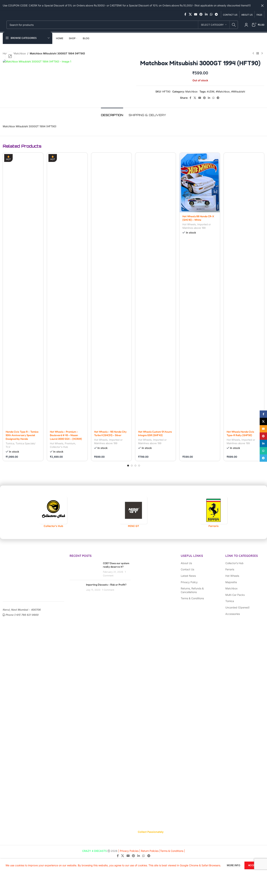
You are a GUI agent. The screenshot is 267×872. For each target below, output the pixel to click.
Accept (253, 865)
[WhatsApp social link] (211, 14)
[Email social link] (195, 14)
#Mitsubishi (238, 91)
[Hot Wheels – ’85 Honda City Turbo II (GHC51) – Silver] (111, 290)
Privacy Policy (189, 582)
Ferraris (229, 569)
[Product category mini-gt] (133, 512)
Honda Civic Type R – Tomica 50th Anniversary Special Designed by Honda (22, 435)
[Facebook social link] (185, 14)
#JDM (210, 91)
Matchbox (20, 53)
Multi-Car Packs (235, 594)
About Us (186, 563)
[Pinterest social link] (201, 14)
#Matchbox (223, 91)
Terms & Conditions (192, 598)
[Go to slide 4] (139, 465)
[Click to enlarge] (10, 56)
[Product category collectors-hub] (53, 512)
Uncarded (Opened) (237, 607)
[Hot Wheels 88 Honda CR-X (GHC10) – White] (200, 182)
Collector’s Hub (234, 563)
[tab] (112, 113)
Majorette (231, 582)
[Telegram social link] (216, 14)
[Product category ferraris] (214, 512)
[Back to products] (257, 53)
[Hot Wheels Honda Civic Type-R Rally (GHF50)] (244, 290)
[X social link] (190, 14)
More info (234, 865)
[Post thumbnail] (76, 588)
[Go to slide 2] (132, 465)
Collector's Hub (59, 446)
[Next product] (262, 53)
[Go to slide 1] (128, 465)
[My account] (246, 24)
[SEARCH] (234, 25)
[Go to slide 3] (135, 465)
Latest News (188, 575)
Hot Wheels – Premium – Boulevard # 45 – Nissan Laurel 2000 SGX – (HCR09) (66, 435)
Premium (70, 443)
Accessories (232, 613)
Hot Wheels (56, 443)
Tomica (10, 443)
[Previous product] (253, 53)
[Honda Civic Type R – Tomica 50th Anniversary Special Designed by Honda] (23, 290)
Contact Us (187, 569)
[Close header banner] (262, 5)
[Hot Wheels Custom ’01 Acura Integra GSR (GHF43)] (155, 290)
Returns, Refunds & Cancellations (192, 590)
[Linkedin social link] (206, 14)
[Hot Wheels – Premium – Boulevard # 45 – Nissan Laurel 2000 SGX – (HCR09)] (67, 290)
